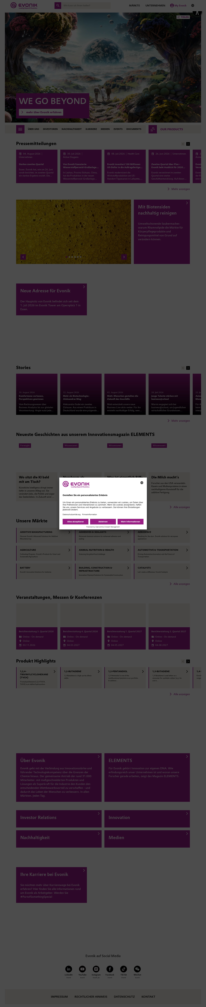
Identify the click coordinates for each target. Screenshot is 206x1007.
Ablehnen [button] (103, 521)
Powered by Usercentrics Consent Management (103, 527)
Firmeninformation (89, 514)
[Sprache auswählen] (141, 482)
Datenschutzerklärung (71, 514)
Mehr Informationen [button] (130, 521)
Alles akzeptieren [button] (75, 521)
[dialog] (103, 504)
